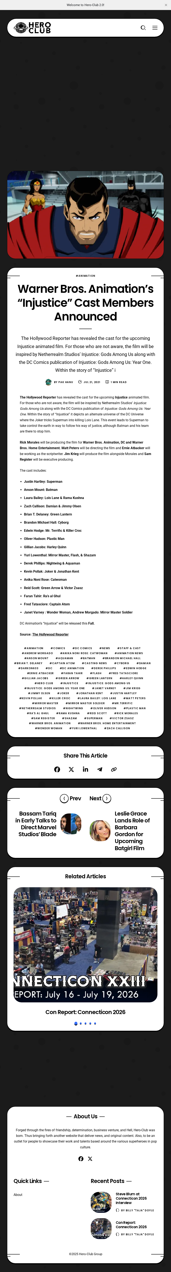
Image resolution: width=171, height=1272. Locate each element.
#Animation (85, 276)
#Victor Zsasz (121, 718)
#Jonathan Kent (89, 693)
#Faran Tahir (72, 673)
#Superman (93, 718)
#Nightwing (73, 708)
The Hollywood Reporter (50, 634)
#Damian (143, 663)
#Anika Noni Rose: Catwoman (84, 653)
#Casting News (94, 663)
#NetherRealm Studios (37, 708)
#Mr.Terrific (122, 703)
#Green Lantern (99, 678)
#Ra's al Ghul (38, 713)
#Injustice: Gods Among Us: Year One (54, 688)
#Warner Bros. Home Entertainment (107, 723)
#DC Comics (82, 648)
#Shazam (69, 718)
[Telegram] (100, 769)
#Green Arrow (67, 678)
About (18, 1195)
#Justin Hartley (123, 693)
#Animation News (128, 653)
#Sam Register (43, 718)
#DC (49, 668)
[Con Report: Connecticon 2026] (85, 944)
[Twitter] (71, 769)
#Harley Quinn (131, 678)
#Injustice (69, 683)
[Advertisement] (85, 66)
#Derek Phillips (103, 668)
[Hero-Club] (32, 27)
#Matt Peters (134, 698)
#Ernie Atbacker (40, 673)
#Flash (96, 673)
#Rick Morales (126, 713)
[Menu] (154, 27)
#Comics (57, 648)
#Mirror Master (45, 703)
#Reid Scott (97, 713)
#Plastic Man (134, 708)
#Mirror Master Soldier (85, 703)
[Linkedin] (85, 769)
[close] (166, 5)
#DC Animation (72, 668)
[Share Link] (114, 769)
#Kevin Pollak (30, 698)
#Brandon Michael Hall (121, 658)
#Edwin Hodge (135, 668)
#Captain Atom (62, 663)
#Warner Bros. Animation (49, 723)
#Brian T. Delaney (28, 663)
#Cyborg (121, 663)
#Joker (63, 693)
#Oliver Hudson (103, 708)
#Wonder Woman (48, 728)
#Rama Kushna (68, 713)
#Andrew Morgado (37, 653)
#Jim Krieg (132, 688)
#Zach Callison (117, 728)
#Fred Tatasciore (123, 673)
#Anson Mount (36, 658)
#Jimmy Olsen (39, 693)
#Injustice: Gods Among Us (107, 683)
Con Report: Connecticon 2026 (85, 1012)
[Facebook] (57, 769)
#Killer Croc (59, 698)
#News (104, 648)
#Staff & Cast (129, 648)
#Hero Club (43, 683)
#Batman (87, 658)
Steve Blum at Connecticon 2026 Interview (131, 1198)
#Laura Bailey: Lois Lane (96, 698)
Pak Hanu (65, 382)
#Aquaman (64, 658)
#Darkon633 (28, 668)
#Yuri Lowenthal (83, 728)
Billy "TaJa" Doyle (140, 1210)
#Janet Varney (104, 688)
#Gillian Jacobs (35, 678)
